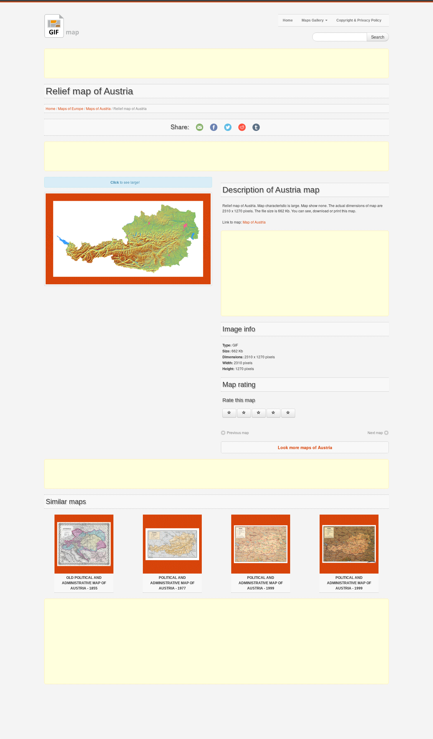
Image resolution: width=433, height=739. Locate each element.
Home (288, 20)
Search (377, 37)
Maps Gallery (313, 20)
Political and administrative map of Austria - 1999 (261, 583)
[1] (229, 413)
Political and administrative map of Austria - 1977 (172, 583)
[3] (259, 413)
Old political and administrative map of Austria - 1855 (84, 583)
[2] (244, 413)
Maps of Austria (98, 108)
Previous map (238, 432)
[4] (273, 413)
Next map (375, 432)
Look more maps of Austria (305, 447)
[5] (288, 413)
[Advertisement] (216, 63)
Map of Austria (254, 221)
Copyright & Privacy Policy (358, 20)
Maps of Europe (70, 108)
